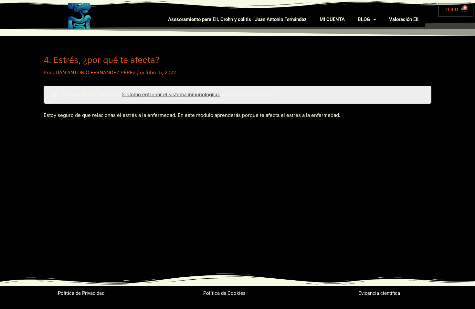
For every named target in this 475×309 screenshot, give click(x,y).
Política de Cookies (224, 293)
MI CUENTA (332, 19)
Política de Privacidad (81, 293)
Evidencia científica (379, 293)
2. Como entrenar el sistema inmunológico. (171, 94)
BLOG (364, 19)
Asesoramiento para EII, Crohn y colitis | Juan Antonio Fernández (237, 19)
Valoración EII (403, 19)
